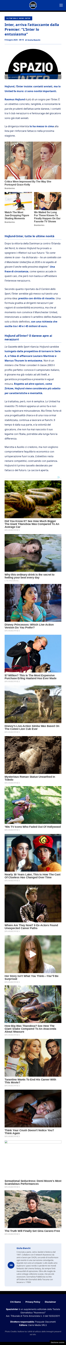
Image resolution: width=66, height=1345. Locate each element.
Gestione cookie (57, 1342)
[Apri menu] (61, 5)
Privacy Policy (32, 1302)
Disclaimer (50, 1302)
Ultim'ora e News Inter (18, 18)
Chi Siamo (15, 1302)
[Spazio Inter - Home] (33, 5)
